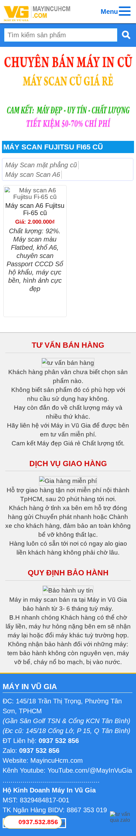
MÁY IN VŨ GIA (30, 686)
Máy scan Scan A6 (32, 174)
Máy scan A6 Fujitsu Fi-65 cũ (34, 209)
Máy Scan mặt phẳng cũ (41, 165)
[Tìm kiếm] (124, 34)
